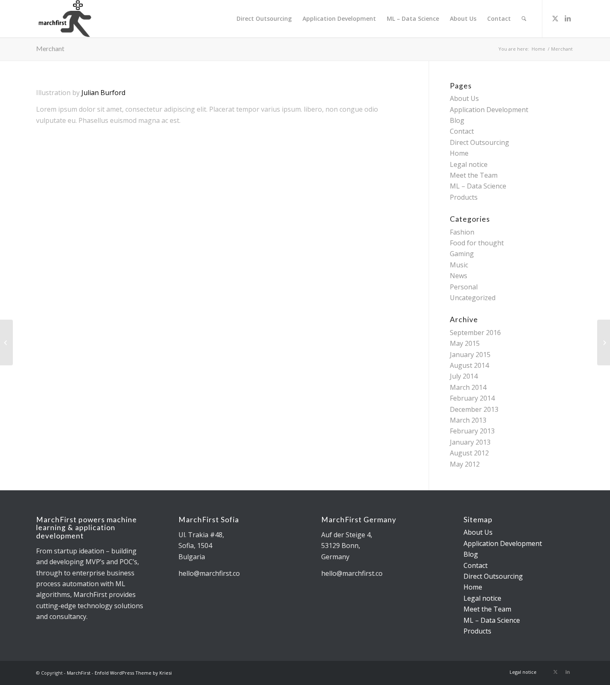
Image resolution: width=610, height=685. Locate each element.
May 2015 (465, 343)
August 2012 (469, 452)
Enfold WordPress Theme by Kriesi (133, 673)
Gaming (462, 253)
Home (459, 153)
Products (464, 197)
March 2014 (468, 387)
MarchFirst (78, 673)
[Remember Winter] (6, 342)
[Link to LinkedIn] (567, 18)
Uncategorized (472, 297)
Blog (457, 120)
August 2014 (469, 365)
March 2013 (468, 420)
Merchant (50, 48)
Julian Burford (103, 92)
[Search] (524, 18)
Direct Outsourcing (479, 142)
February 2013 (472, 430)
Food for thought (477, 242)
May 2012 (465, 464)
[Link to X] (555, 18)
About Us (464, 98)
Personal (464, 286)
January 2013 (470, 442)
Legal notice (469, 164)
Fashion (462, 232)
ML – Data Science (478, 186)
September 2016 (475, 332)
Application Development (489, 109)
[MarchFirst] (76, 18)
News (458, 275)
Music (459, 264)
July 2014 (464, 376)
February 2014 (472, 398)
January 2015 (470, 354)
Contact (462, 131)
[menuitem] (264, 18)
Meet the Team (474, 175)
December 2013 (474, 409)
